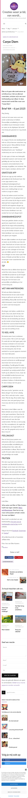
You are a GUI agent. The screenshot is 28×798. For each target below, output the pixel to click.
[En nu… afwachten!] (5, 735)
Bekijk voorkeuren (14, 792)
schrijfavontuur (8, 561)
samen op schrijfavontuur (10, 37)
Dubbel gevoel (13, 747)
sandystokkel (9, 45)
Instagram (22, 530)
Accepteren (14, 784)
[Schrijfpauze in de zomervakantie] (5, 707)
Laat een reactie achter (9, 50)
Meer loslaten (6, 629)
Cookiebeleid (10, 795)
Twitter (6, 533)
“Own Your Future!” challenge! (5, 609)
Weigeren (14, 788)
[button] (26, 769)
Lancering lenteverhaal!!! (16, 729)
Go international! (13, 721)
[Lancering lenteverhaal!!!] (5, 726)
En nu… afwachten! (14, 738)
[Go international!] (5, 718)
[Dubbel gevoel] (5, 744)
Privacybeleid (16, 795)
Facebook (15, 530)
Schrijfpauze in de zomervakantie (11, 712)
